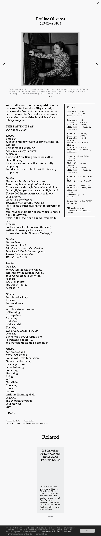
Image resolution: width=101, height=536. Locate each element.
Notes (50, 516)
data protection (57, 531)
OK (87, 530)
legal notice (46, 531)
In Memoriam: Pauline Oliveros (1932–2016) (50, 453)
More (49, 509)
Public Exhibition (25, 421)
